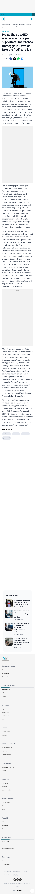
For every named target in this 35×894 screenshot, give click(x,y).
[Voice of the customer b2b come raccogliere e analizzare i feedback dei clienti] (9, 615)
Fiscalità (5, 818)
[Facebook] (1, 14)
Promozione (5, 673)
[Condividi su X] (14, 58)
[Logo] (4, 18)
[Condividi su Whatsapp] (18, 58)
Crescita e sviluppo (8, 685)
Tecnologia (6, 857)
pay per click (6, 438)
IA (2, 861)
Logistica (4, 709)
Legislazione (6, 763)
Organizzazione (6, 754)
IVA (3, 822)
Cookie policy (16, 871)
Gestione (4, 735)
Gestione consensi (15, 874)
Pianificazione (6, 689)
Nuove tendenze (8, 799)
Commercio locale (8, 666)
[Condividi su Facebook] (10, 58)
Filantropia (5, 845)
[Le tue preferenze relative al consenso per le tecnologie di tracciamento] (32, 891)
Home (3, 24)
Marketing (8, 24)
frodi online (6, 434)
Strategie (4, 786)
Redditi (4, 829)
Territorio (4, 670)
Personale (4, 751)
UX (3, 719)
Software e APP (6, 864)
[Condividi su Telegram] (22, 58)
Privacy (4, 770)
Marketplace (5, 712)
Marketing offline (6, 790)
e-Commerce (6, 705)
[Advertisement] (17, 515)
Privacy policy (7, 871)
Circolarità (4, 806)
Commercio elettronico (8, 767)
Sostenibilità (5, 677)
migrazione (25, 434)
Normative (5, 825)
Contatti (25, 871)
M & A (3, 693)
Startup (4, 696)
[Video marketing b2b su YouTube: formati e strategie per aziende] (9, 603)
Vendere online (6, 715)
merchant (15, 434)
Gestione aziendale (9, 744)
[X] (3, 14)
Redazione (5, 55)
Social (3, 809)
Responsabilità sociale (8, 848)
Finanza (5, 728)
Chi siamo (6, 874)
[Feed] (20, 879)
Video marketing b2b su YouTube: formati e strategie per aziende (22, 602)
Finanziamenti (6, 731)
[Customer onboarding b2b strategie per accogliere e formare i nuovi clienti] (9, 642)
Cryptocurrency (6, 802)
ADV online (5, 783)
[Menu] (31, 19)
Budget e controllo (7, 747)
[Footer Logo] (17, 658)
